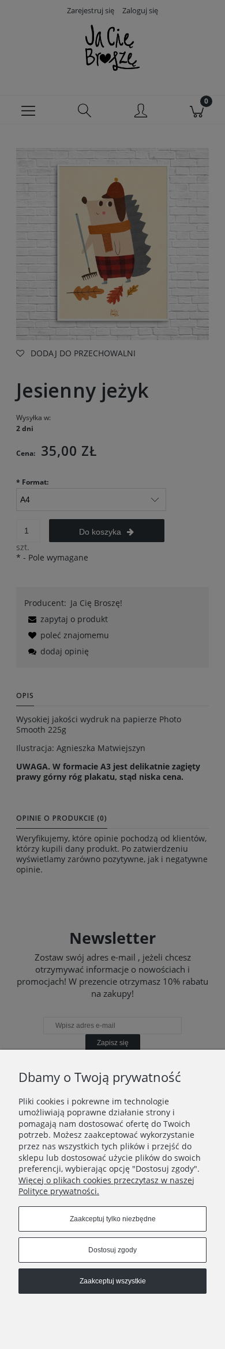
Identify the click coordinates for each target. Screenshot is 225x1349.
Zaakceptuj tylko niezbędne (113, 1219)
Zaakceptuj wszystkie (113, 1281)
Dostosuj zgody (112, 1250)
